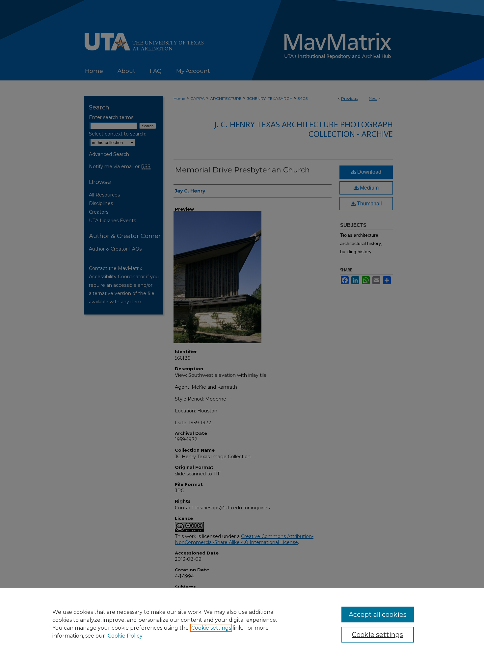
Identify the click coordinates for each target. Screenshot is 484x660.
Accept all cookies (378, 614)
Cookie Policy (125, 636)
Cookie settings (211, 628)
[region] (242, 623)
